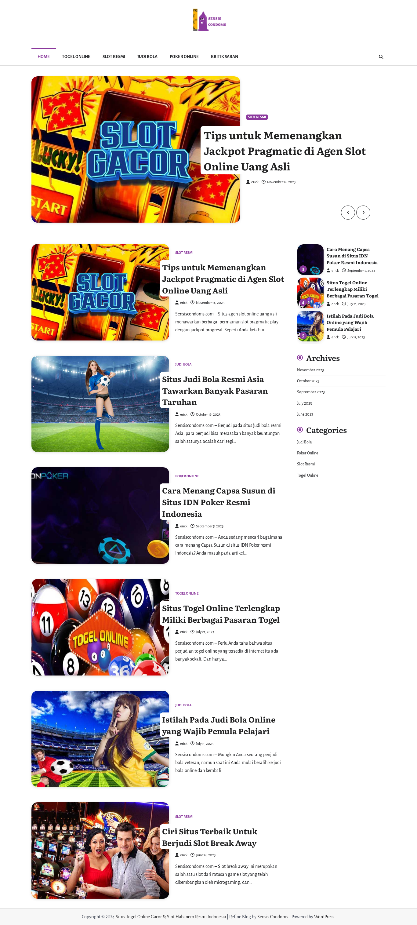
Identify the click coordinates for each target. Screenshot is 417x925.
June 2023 (305, 414)
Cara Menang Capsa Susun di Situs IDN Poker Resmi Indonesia (218, 501)
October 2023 (308, 381)
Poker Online (184, 56)
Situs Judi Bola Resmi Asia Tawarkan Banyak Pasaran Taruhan (215, 390)
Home (44, 56)
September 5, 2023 (361, 271)
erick (255, 182)
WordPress (324, 916)
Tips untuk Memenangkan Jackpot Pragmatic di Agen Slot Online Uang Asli (285, 150)
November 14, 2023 (281, 182)
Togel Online (76, 56)
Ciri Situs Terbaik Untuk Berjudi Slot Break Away (209, 836)
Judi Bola (147, 56)
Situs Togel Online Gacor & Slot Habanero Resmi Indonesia (171, 916)
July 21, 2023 (356, 304)
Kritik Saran (224, 56)
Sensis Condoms (272, 916)
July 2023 (304, 403)
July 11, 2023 (356, 337)
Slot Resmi (114, 56)
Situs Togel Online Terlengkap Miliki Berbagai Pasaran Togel (221, 613)
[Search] (381, 56)
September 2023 (311, 392)
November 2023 (310, 370)
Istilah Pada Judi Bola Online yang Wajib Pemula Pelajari (218, 725)
